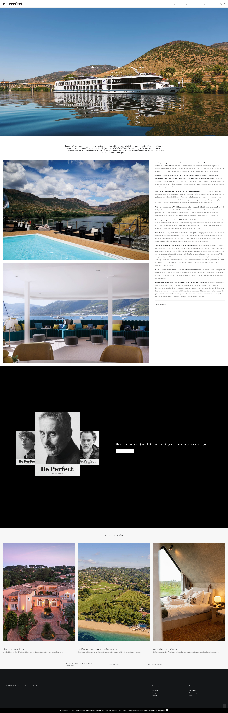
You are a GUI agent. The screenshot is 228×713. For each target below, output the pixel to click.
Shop (197, 4)
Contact (211, 4)
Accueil (167, 4)
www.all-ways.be (161, 304)
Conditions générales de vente (198, 693)
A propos (204, 4)
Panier (190, 695)
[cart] (224, 3)
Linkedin (154, 695)
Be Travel (5, 646)
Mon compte (192, 690)
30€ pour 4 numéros (125, 451)
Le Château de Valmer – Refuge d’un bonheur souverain (97, 649)
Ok (167, 710)
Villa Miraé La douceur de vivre (13, 649)
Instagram (155, 693)
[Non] (226, 710)
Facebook (155, 690)
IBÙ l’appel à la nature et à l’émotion (165, 649)
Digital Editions (189, 4)
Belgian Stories (176, 4)
